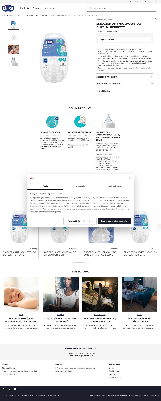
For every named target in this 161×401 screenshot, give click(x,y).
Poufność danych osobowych (131, 395)
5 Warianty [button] (114, 249)
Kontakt (156, 2)
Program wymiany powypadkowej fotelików (20, 371)
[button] (13, 24)
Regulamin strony (112, 395)
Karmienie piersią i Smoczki (31, 15)
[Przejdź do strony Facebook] (3, 389)
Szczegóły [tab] (80, 186)
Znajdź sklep (114, 371)
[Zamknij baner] (130, 178)
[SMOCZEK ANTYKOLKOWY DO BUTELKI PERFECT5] (20, 228)
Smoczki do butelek (63, 15)
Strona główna (7, 15)
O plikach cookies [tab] (115, 186)
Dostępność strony (9, 374)
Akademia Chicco (135, 2)
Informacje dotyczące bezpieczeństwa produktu (75, 368)
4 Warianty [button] (33, 249)
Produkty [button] (24, 8)
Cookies (145, 395)
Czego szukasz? (99, 8)
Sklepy (147, 2)
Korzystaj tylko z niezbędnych (80, 221)
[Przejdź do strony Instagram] (9, 389)
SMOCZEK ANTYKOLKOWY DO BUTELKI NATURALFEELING (100, 253)
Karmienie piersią (48, 15)
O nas (111, 368)
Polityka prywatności (97, 395)
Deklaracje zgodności (64, 371)
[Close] (158, 1)
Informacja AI (154, 395)
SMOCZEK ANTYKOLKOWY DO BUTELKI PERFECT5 (19, 253)
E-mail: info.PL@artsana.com (80, 356)
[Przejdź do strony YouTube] (15, 389)
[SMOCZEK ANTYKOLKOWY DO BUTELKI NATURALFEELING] (100, 228)
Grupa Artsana (115, 377)
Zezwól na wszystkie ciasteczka (114, 221)
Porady (112, 374)
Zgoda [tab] (45, 186)
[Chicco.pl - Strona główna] (8, 8)
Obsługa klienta (8, 368)
